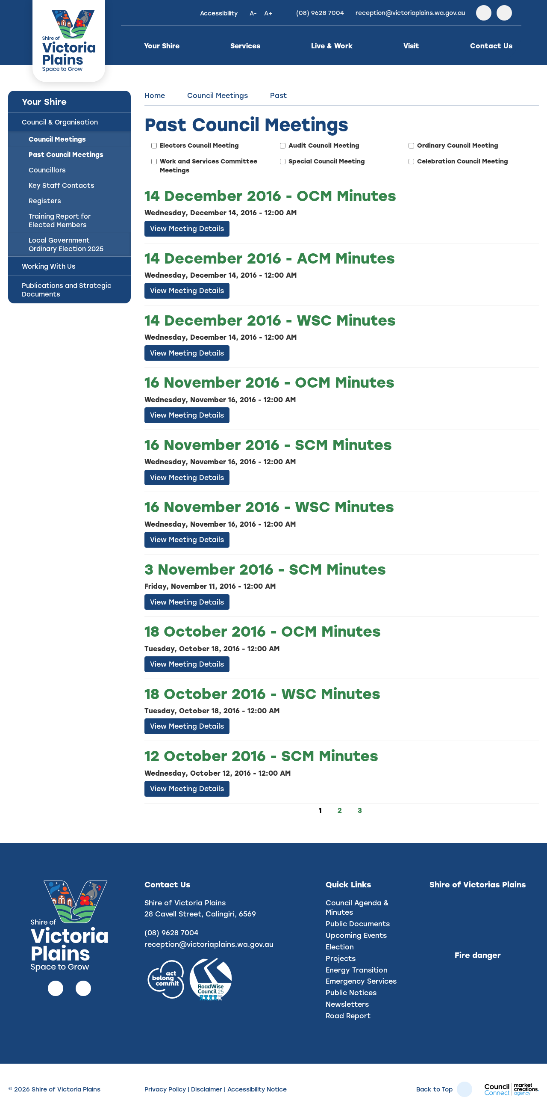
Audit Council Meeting (323, 145)
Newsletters (347, 1003)
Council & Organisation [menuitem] (60, 122)
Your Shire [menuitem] (44, 101)
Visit (411, 45)
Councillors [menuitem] (47, 170)
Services (245, 45)
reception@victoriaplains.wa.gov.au (209, 944)
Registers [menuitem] (45, 200)
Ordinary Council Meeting (457, 145)
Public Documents (358, 923)
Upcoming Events (356, 935)
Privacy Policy (165, 1089)
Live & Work (332, 45)
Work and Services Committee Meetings (208, 165)
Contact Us (491, 45)
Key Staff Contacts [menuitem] (61, 185)
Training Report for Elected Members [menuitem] (60, 220)
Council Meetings (217, 95)
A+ (268, 13)
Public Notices (351, 992)
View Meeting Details (187, 228)
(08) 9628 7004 (171, 932)
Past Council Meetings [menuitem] (66, 154)
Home (154, 95)
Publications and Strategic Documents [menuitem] (67, 289)
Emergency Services (361, 980)
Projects (341, 958)
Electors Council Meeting (199, 145)
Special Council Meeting (326, 161)
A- (253, 13)
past (278, 95)
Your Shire (161, 45)
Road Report (348, 1015)
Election (340, 946)
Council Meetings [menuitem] (57, 139)
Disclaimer (206, 1089)
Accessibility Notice (257, 1089)
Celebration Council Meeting (462, 161)
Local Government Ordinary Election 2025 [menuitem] (66, 244)
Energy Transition (357, 969)
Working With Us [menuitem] (49, 266)
